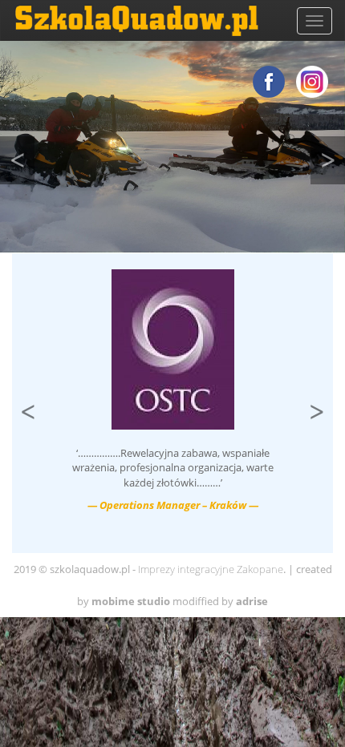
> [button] (332, 156)
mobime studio (130, 601)
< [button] (22, 156)
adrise (252, 601)
